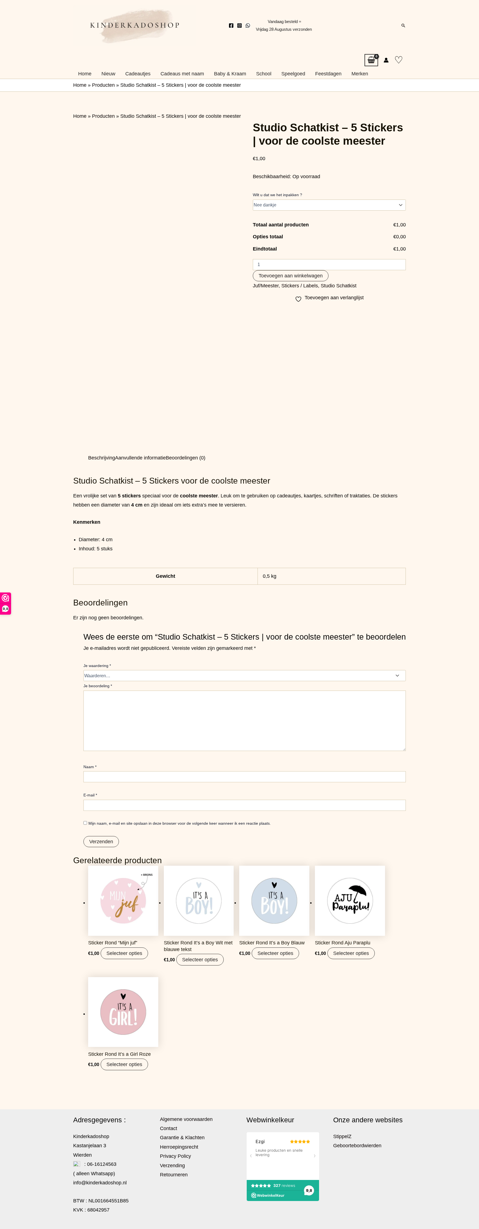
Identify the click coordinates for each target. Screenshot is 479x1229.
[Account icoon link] (386, 60)
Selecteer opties (124, 953)
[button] (403, 25)
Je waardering (97, 665)
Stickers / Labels (299, 285)
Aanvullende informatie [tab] (140, 458)
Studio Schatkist (338, 285)
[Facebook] (231, 25)
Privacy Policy (175, 1156)
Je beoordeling (97, 686)
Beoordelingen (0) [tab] (185, 458)
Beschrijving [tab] (101, 458)
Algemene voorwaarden (186, 1119)
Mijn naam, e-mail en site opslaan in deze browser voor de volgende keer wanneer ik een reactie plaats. (179, 823)
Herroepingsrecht (179, 1147)
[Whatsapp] (247, 25)
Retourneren (174, 1174)
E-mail (90, 795)
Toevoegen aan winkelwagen (291, 275)
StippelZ (342, 1136)
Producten (103, 85)
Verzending (172, 1165)
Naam (89, 767)
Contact (168, 1128)
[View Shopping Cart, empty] (371, 60)
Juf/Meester (266, 285)
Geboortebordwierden (357, 1145)
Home (79, 85)
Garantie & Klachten (182, 1137)
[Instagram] (239, 25)
